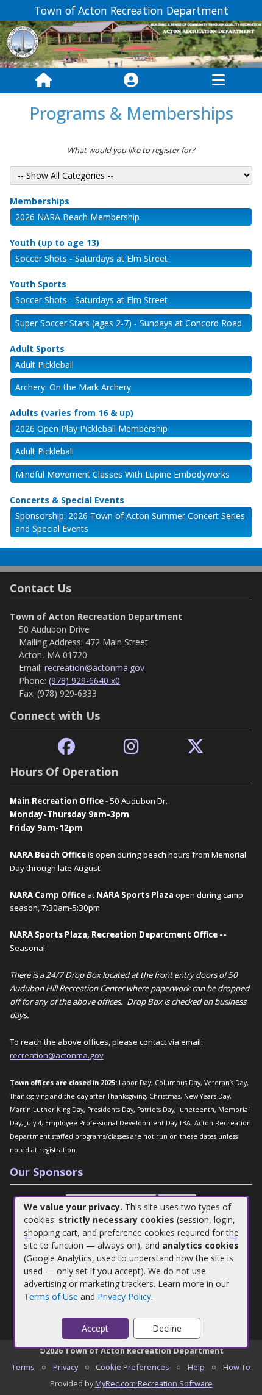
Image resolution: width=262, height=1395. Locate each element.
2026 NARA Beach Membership (77, 217)
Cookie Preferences (132, 1366)
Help (196, 1366)
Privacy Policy (124, 1296)
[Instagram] (131, 747)
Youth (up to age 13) (54, 242)
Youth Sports (38, 284)
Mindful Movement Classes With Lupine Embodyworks (122, 474)
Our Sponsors (46, 1171)
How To (236, 1366)
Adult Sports (37, 348)
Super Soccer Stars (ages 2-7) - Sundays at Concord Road (128, 323)
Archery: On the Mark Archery (73, 387)
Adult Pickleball (44, 364)
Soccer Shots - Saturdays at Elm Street (91, 258)
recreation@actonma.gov (94, 667)
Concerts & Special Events (67, 500)
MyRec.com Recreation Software (154, 1383)
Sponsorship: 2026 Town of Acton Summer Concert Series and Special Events (130, 522)
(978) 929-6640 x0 (84, 680)
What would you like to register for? (131, 150)
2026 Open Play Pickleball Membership (91, 428)
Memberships (39, 201)
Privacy (65, 1366)
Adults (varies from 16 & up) (71, 412)
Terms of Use (51, 1296)
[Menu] (218, 80)
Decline (167, 1328)
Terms (23, 1366)
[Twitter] (195, 747)
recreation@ (32, 1055)
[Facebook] (66, 747)
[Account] (131, 80)
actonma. (72, 1055)
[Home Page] (43, 80)
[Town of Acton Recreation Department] (131, 43)
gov (97, 1055)
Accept (95, 1328)
